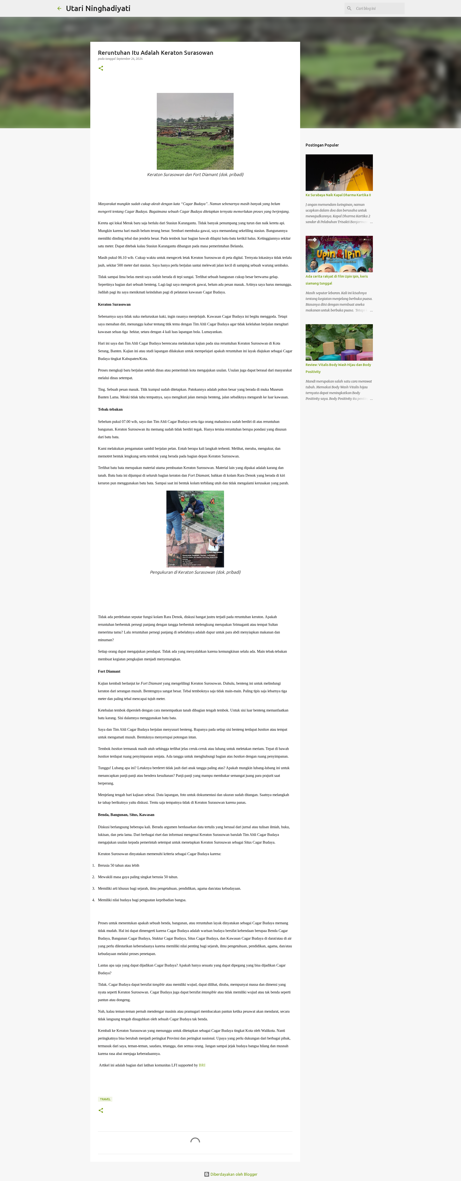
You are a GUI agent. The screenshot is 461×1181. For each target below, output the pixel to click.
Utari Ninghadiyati (98, 8)
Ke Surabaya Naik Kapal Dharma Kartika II (338, 195)
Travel (105, 1099)
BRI (202, 1065)
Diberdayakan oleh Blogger (233, 1174)
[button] (101, 68)
